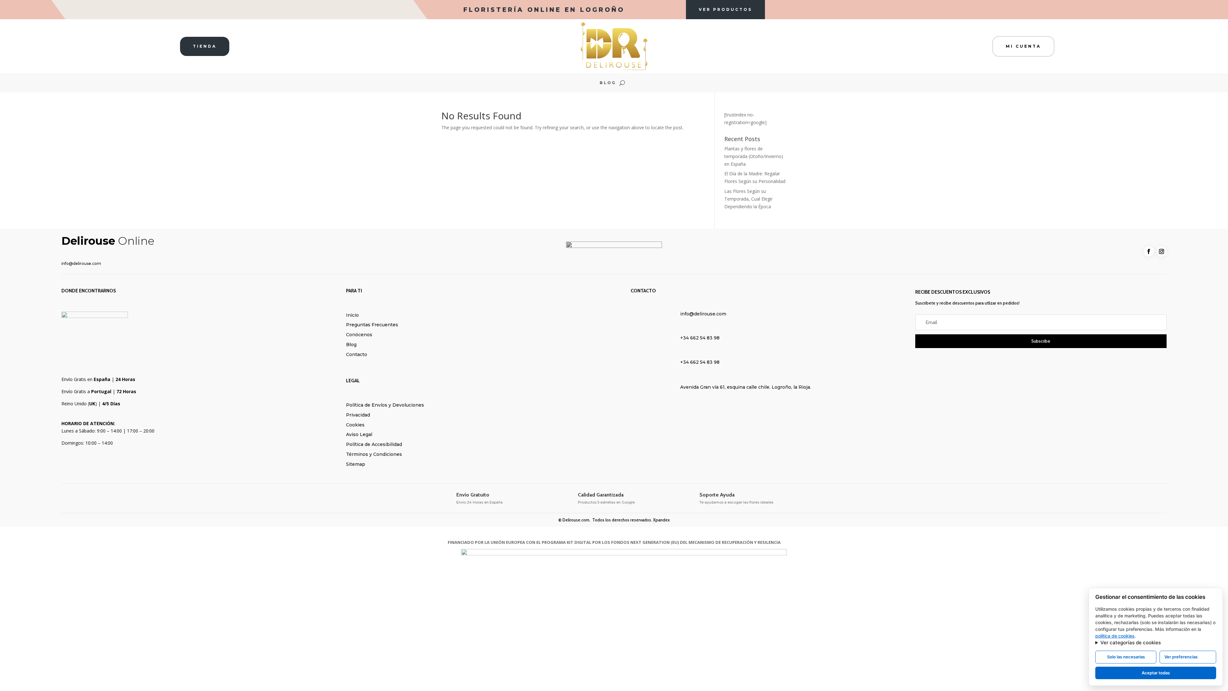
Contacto (356, 354)
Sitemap (355, 464)
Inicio (352, 315)
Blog (608, 83)
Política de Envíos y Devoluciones (385, 405)
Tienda (204, 46)
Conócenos (359, 335)
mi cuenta (1023, 46)
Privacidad (358, 415)
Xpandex (661, 519)
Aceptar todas (1156, 672)
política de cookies (1115, 636)
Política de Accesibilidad (374, 444)
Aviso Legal (359, 434)
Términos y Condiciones (374, 454)
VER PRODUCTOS (725, 9)
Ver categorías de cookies (1130, 642)
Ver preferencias (1181, 656)
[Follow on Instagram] (1161, 251)
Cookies (355, 425)
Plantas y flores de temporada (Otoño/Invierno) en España (753, 156)
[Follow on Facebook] (1149, 251)
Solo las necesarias (1126, 656)
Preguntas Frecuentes (372, 325)
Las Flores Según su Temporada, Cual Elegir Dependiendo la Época (748, 199)
